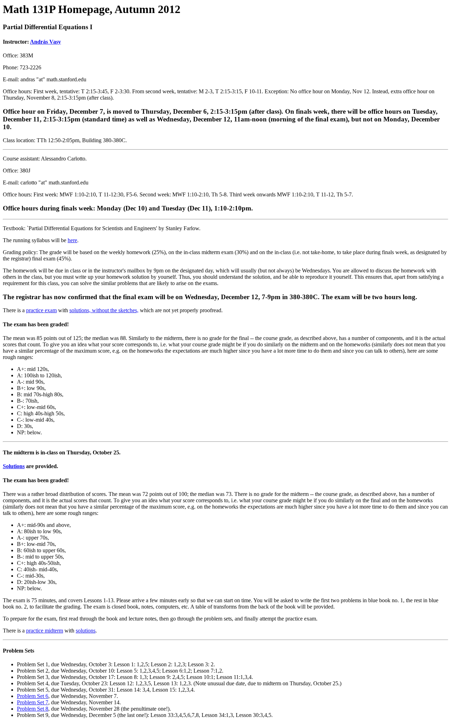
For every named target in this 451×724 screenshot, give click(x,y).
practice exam (41, 310)
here (72, 240)
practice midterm (44, 631)
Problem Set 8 (32, 709)
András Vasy (45, 42)
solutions (85, 631)
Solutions (14, 466)
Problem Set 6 (32, 696)
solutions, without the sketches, (103, 310)
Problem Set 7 (32, 702)
